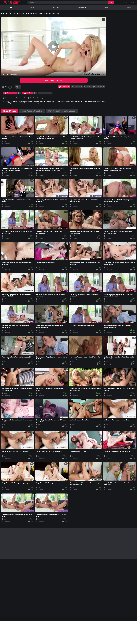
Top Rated (56, 7)
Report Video (78, 86)
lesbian (42, 93)
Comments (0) (100, 86)
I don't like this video (6, 87)
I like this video (3, 87)
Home (11, 7)
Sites (106, 7)
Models (129, 7)
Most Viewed (82, 7)
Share (89, 86)
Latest (32, 7)
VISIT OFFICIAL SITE (53, 80)
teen (49, 93)
